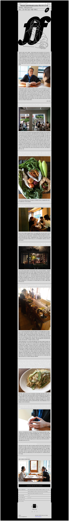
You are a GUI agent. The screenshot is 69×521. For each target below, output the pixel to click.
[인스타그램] (37, 512)
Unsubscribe (39, 516)
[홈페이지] (32, 512)
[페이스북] (34, 512)
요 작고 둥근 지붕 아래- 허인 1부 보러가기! (34, 485)
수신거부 (36, 516)
